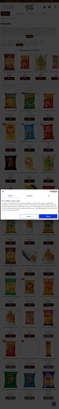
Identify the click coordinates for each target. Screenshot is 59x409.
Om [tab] (49, 195)
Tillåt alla (48, 216)
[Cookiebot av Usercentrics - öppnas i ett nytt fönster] (51, 191)
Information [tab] (29, 195)
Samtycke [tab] (10, 195)
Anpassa (28, 216)
